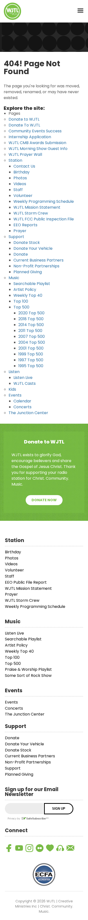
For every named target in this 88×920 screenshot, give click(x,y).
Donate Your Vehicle (33, 248)
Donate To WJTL (24, 125)
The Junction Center (28, 413)
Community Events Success (35, 131)
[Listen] (60, 848)
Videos (19, 184)
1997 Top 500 (30, 360)
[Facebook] (9, 848)
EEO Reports (25, 225)
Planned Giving (27, 272)
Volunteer (23, 195)
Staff (18, 190)
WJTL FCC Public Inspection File (43, 219)
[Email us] (70, 848)
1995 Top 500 (30, 366)
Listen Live (23, 377)
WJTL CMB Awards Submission (37, 143)
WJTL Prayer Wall (25, 154)
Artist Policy (24, 289)
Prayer (19, 231)
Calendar (22, 401)
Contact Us (24, 166)
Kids (12, 389)
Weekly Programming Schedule (43, 201)
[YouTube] (19, 848)
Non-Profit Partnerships (36, 266)
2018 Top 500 (31, 319)
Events (15, 395)
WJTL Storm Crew (30, 213)
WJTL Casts (24, 383)
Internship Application (30, 137)
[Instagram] (29, 848)
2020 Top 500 (31, 313)
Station (15, 160)
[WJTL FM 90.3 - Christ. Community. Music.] (12, 11)
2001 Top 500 (31, 348)
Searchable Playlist (31, 283)
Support (16, 236)
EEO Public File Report (26, 582)
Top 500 (21, 307)
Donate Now (44, 500)
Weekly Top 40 (27, 295)
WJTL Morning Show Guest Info (38, 148)
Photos (20, 178)
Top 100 (20, 301)
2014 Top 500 (31, 325)
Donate (20, 254)
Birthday (21, 172)
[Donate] (50, 848)
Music (14, 278)
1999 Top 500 (30, 354)
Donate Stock (26, 242)
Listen (14, 372)
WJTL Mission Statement (36, 207)
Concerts (22, 407)
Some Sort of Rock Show (28, 675)
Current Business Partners (38, 260)
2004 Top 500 (31, 342)
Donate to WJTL (24, 119)
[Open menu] (80, 11)
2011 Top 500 (30, 330)
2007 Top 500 (31, 336)
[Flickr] (40, 848)
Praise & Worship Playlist (28, 669)
